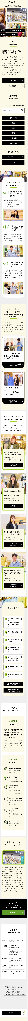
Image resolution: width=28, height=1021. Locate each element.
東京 (13, 987)
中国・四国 (7, 992)
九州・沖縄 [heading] (13, 143)
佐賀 (15, 994)
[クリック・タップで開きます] (21, 619)
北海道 (13, 986)
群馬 (21, 987)
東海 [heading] (13, 128)
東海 (8, 989)
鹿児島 (23, 994)
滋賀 (20, 991)
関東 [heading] (13, 123)
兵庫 (15, 991)
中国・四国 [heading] (13, 138)
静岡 (15, 989)
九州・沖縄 (7, 994)
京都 (18, 991)
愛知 (13, 989)
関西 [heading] (13, 133)
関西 (8, 991)
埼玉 (19, 987)
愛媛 (18, 992)
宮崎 (20, 994)
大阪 (13, 991)
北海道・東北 (7, 986)
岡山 (13, 992)
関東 (8, 987)
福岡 (13, 994)
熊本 (18, 994)
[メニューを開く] (24, 2)
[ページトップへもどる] (23, 1013)
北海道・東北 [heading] (13, 118)
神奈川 (16, 987)
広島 (15, 992)
